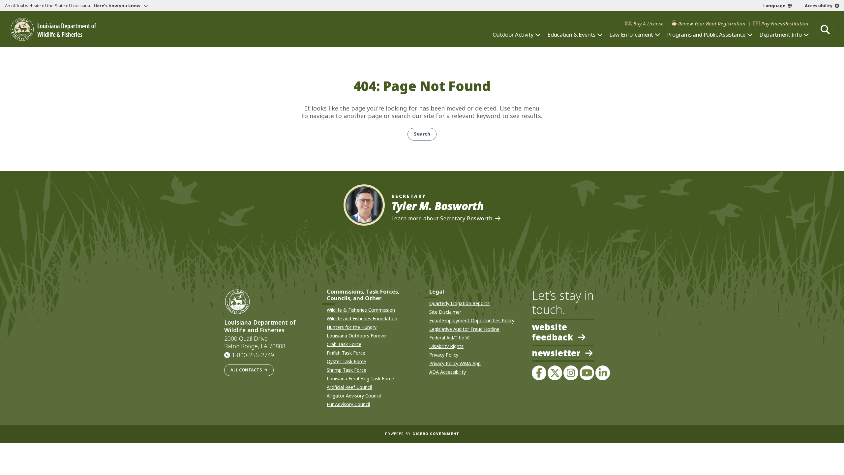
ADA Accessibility (447, 372)
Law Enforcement (631, 34)
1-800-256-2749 (253, 355)
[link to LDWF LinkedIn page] (602, 372)
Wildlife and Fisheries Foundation (362, 318)
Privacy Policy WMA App (455, 363)
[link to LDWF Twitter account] (555, 372)
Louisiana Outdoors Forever (357, 335)
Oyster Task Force (346, 361)
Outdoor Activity (513, 34)
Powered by (422, 434)
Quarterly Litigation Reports (459, 303)
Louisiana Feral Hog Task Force (360, 378)
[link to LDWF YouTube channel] (587, 372)
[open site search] (825, 29)
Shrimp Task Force (346, 370)
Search (422, 134)
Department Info (780, 34)
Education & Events (571, 34)
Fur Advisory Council (348, 404)
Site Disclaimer (445, 312)
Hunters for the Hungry (352, 327)
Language (774, 5)
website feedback (552, 332)
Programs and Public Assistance (706, 34)
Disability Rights (446, 346)
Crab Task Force (344, 344)
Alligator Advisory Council (354, 396)
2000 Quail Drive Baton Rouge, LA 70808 (255, 342)
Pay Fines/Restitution (784, 23)
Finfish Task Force (346, 353)
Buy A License (648, 23)
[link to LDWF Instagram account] (570, 372)
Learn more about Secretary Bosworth (442, 218)
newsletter (556, 353)
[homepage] (53, 29)
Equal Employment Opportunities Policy (471, 320)
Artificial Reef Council (349, 387)
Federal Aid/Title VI (449, 337)
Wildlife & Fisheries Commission (361, 310)
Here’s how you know (117, 5)
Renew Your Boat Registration (711, 23)
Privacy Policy (443, 355)
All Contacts (246, 370)
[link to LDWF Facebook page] (539, 372)
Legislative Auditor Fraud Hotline (464, 329)
